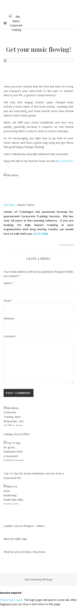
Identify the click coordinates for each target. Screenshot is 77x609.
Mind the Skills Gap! (15, 539)
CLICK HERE (40, 233)
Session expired (10, 592)
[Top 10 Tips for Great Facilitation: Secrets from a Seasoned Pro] (14, 451)
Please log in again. (11, 600)
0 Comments (66, 245)
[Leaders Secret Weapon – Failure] (14, 494)
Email (8, 300)
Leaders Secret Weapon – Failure (24, 526)
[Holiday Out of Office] (14, 416)
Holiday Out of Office (17, 434)
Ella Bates (9, 205)
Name (8, 283)
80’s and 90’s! (64, 161)
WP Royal (47, 579)
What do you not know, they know (24, 552)
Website (9, 318)
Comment (10, 336)
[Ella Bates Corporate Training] (16, 23)
